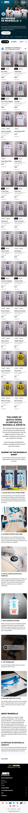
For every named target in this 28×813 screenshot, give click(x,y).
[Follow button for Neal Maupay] (25, 233)
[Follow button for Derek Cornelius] (12, 293)
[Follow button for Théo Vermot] (25, 352)
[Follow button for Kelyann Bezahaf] (12, 352)
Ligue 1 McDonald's (19, 36)
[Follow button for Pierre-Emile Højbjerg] (12, 83)
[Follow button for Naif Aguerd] (12, 203)
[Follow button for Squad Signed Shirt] (25, 113)
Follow (7, 33)
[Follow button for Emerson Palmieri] (25, 203)
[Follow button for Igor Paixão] (12, 53)
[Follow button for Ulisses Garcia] (12, 322)
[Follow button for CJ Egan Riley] (12, 173)
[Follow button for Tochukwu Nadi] (25, 263)
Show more (4, 758)
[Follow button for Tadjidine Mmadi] (25, 322)
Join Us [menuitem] (24, 2)
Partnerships (4, 782)
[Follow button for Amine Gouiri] (25, 53)
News (2, 783)
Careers (3, 785)
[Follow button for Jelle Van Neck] (25, 382)
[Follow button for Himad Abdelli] (12, 233)
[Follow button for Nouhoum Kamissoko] (25, 293)
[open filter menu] (26, 42)
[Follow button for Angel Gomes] (25, 143)
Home (2, 36)
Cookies (18, 809)
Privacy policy (13, 809)
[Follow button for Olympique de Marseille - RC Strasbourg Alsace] (25, 48)
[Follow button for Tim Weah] (25, 83)
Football (7, 36)
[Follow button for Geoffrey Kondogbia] (12, 263)
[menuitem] (2, 2)
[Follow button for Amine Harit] (25, 173)
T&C (8, 809)
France (11, 36)
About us (3, 780)
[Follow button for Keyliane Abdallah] (12, 113)
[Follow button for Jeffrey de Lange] (12, 382)
